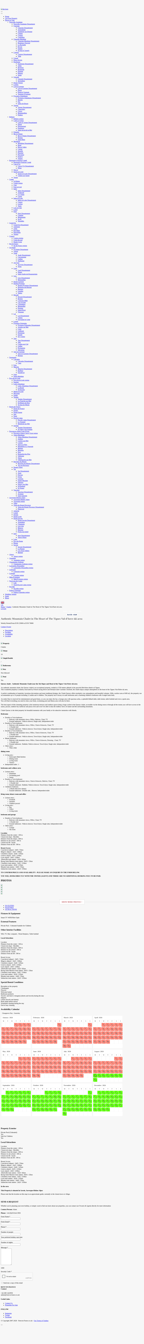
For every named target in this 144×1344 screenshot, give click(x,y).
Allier (15, 503)
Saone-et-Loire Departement (27, 174)
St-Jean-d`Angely (23, 50)
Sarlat (20, 75)
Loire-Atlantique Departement (28, 386)
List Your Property (11, 18)
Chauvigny (21, 109)
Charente (16, 26)
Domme (20, 71)
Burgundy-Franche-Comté (18, 160)
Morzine (20, 530)
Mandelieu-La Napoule (25, 446)
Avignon (21, 494)
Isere (15, 534)
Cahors (20, 318)
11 (29, 1029)
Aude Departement (24, 255)
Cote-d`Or (16, 164)
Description (9, 630)
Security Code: (6, 1271)
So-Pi (19, 219)
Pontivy (20, 157)
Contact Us (9, 1303)
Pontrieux (21, 128)
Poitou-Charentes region (21, 592)
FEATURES (9, 907)
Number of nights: (7, 1242)
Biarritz (20, 100)
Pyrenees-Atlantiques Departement (29, 98)
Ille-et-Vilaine (18, 134)
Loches (20, 204)
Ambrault (21, 193)
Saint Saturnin (22, 496)
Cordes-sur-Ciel (23, 344)
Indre (15, 189)
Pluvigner (21, 155)
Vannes (20, 158)
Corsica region (18, 238)
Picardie (12, 587)
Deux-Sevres (17, 60)
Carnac (20, 149)
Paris (15, 211)
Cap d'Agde (22, 302)
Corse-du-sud (17, 240)
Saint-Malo (21, 140)
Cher (15, 185)
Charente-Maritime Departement (28, 41)
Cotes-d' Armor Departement (27, 122)
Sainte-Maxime (23, 481)
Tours (20, 206)
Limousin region (18, 571)
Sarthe (15, 395)
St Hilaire (16, 181)
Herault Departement (25, 297)
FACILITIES (9, 905)
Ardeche (16, 511)
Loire (15, 539)
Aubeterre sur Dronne (25, 32)
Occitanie (12, 247)
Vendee (15, 397)
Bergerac (21, 68)
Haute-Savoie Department (26, 520)
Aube (15, 229)
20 (8, 1037)
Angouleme (22, 30)
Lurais (20, 196)
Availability (9, 634)
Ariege (15, 251)
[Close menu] (2, 13)
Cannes (20, 443)
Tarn (15, 338)
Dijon (20, 168)
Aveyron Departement (25, 265)
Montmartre (22, 217)
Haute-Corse (17, 242)
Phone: (3, 1227)
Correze (16, 52)
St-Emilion (21, 81)
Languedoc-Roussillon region (23, 568)
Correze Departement (25, 54)
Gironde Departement (25, 79)
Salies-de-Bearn (23, 104)
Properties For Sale (11, 1305)
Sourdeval (21, 373)
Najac (20, 266)
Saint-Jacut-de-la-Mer (25, 130)
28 (12, 1042)
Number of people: (7, 1232)
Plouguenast (22, 126)
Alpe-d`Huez (22, 537)
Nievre (15, 170)
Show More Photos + (72, 902)
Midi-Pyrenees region (20, 579)
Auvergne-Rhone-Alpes (17, 498)
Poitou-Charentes (15, 590)
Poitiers (20, 115)
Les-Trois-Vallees (23, 551)
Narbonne (21, 261)
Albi (19, 342)
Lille (15, 583)
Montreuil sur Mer (24, 424)
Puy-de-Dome (18, 541)
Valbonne (21, 456)
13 (8, 1033)
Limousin (12, 570)
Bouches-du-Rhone (19, 462)
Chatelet (20, 215)
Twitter (7, 1315)
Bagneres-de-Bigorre (25, 287)
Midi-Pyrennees (14, 577)
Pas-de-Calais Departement (27, 420)
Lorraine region (18, 575)
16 (20, 1033)
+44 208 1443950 (7, 1293)
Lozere (15, 321)
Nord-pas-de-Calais (15, 581)
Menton (20, 448)
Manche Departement (25, 369)
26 (3, 1042)
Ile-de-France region (20, 246)
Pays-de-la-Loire (14, 378)
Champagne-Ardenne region (22, 564)
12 (3, 1033)
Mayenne (16, 393)
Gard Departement (24, 270)
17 (24, 1033)
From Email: (5, 1222)
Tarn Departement (24, 340)
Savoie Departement (24, 547)
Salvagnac (21, 350)
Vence (20, 458)
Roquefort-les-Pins (24, 454)
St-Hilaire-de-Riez (24, 403)
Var (14, 469)
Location (8, 636)
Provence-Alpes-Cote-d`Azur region (25, 433)
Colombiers (21, 304)
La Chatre (21, 194)
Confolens (21, 37)
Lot (14, 314)
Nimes (20, 272)
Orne (15, 374)
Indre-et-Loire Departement (27, 200)
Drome (15, 515)
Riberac (20, 73)
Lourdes (20, 291)
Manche (16, 367)
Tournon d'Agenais (24, 94)
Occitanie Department (20, 249)
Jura (14, 414)
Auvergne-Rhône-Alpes (21, 499)
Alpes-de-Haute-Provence (22, 505)
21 (12, 1037)
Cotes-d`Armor (18, 121)
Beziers (20, 299)
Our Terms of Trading (41, 1321)
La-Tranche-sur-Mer (24, 401)
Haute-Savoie (18, 518)
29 (16, 1042)
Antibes (20, 439)
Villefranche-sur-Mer (25, 460)
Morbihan (16, 141)
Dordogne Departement (25, 64)
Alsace (11, 554)
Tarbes (20, 293)
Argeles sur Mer (23, 327)
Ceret (19, 329)
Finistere (16, 132)
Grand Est (12, 223)
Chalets (78, 611)
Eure (15, 365)
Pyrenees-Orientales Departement (29, 325)
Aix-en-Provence (23, 465)
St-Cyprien (21, 337)
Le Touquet (21, 422)
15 (16, 1033)
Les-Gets (21, 526)
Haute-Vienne (18, 83)
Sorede (20, 335)
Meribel (20, 552)
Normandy (12, 357)
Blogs (7, 598)
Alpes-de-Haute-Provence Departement (31, 507)
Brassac (20, 355)
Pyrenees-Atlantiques (20, 96)
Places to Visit (9, 20)
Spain (7, 596)
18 (29, 1033)
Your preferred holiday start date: (12, 1237)
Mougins (21, 450)
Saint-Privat (22, 310)
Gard (15, 268)
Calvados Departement (25, 361)
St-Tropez (21, 488)
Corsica (11, 236)
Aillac (20, 66)
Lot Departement (23, 316)
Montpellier (21, 306)
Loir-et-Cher (17, 208)
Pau (19, 102)
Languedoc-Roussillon (16, 566)
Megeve (20, 528)
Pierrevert (21, 509)
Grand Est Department (20, 225)
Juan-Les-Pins (22, 445)
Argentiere (21, 522)
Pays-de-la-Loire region (21, 380)
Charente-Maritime (19, 39)
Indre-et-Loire (18, 198)
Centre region (18, 183)
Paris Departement (24, 213)
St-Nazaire (21, 390)
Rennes (20, 138)
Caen (19, 363)
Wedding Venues (10, 594)
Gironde (16, 77)
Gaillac (20, 346)
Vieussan (21, 312)
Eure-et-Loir (17, 187)
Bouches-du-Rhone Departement (29, 463)
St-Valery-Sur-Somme (25, 429)
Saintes (20, 49)
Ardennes (16, 227)
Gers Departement (24, 278)
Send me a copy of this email (13, 1283)
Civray (20, 111)
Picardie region (18, 588)
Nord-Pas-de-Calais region (22, 585)
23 (20, 1037)
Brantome (21, 69)
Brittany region (18, 119)
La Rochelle (22, 45)
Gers (15, 276)
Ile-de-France (13, 244)
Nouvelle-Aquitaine (15, 22)
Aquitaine (12, 558)
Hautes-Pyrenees (19, 283)
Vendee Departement (25, 399)
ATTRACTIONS (11, 909)
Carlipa (20, 259)
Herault (15, 295)
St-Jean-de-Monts (23, 405)
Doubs (15, 410)
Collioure (21, 331)
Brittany (12, 117)
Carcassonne (22, 257)
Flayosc (20, 475)
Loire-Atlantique (19, 384)
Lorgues (20, 479)
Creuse (15, 58)
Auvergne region (19, 501)
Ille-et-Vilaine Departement (27, 136)
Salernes (20, 482)
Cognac (20, 35)
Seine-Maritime (18, 376)
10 (24, 1029)
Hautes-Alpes (18, 467)
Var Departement (23, 471)
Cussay (20, 202)
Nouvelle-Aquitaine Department (24, 24)
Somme (16, 426)
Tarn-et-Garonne (19, 352)
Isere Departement (24, 535)
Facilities (8, 632)
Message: (4, 1247)
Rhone (15, 543)
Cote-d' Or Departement (26, 166)
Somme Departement (25, 427)
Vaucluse (16, 490)
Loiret (15, 210)
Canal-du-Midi (23, 301)
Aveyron (16, 263)
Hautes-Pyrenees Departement (28, 285)
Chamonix (21, 524)
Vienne (15, 105)
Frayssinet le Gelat (24, 319)
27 (8, 1042)
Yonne (15, 177)
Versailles (21, 221)
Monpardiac (22, 280)
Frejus (20, 477)
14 (12, 1033)
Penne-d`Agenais (23, 92)
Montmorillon (22, 113)
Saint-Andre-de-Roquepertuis (27, 274)
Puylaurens (21, 348)
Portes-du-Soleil (23, 532)
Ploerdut (20, 153)
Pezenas (20, 308)
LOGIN (3, 609)
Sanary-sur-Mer (23, 484)
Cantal (15, 513)
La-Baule (21, 388)
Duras (20, 90)
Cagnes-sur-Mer (23, 441)
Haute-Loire (17, 516)
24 (24, 1037)
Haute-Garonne (18, 282)
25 (29, 1037)
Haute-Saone (17, 412)
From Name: (5, 1216)
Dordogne (16, 62)
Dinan (20, 124)
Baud (19, 145)
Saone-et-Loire (18, 172)
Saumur (16, 382)
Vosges (15, 234)
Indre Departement (24, 191)
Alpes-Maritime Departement (27, 437)
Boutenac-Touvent (24, 43)
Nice (19, 452)
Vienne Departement (24, 107)
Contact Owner (6, 627)
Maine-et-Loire (18, 391)
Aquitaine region (19, 560)
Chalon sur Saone (24, 175)
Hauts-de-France (14, 407)
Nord (15, 416)
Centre (11, 179)
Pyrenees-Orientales (20, 323)
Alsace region (18, 556)
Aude (15, 253)
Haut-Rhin (17, 232)
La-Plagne (21, 549)
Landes (15, 85)
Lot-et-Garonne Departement (27, 88)
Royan (20, 47)
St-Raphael (21, 486)
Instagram (8, 1313)
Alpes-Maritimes (19, 435)
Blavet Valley (22, 147)
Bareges (20, 289)
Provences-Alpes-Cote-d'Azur (19, 431)
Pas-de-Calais (18, 418)
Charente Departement (25, 28)
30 (20, 1042)
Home (7, 16)
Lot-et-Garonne (18, 86)
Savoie (15, 545)
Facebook (8, 1317)
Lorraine (12, 573)
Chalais (20, 33)
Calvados (16, 359)
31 (24, 1042)
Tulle (19, 56)
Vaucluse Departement (25, 492)
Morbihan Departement (25, 143)
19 (3, 1037)
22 (16, 1037)
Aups (19, 473)
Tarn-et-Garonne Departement (28, 354)
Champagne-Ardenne (16, 562)
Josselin (20, 151)
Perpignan (21, 333)
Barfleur (20, 371)
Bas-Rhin (16, 230)
